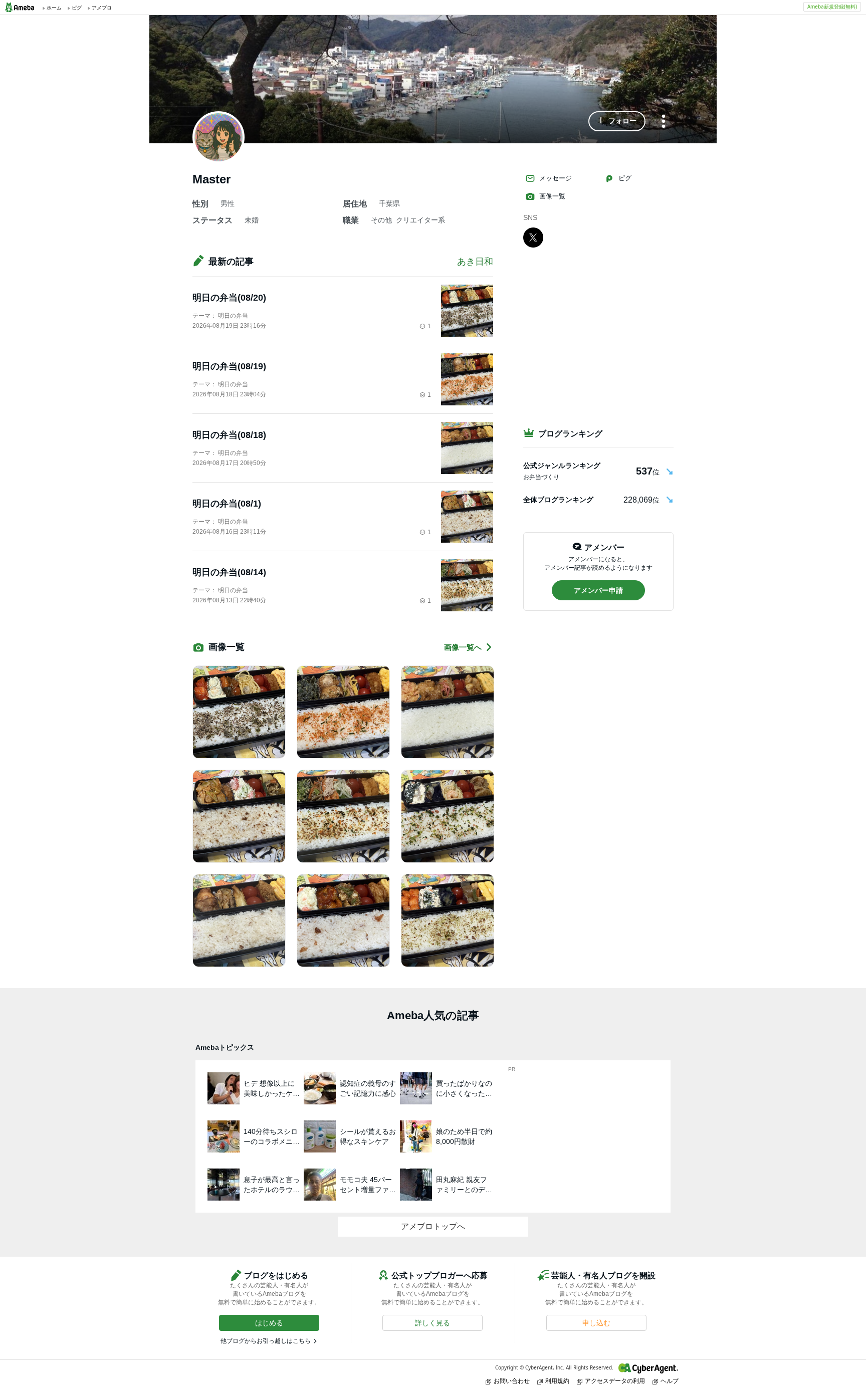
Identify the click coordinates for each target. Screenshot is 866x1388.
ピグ (624, 178)
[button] (616, 121)
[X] (533, 237)
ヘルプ (670, 1380)
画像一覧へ (463, 647)
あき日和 (475, 262)
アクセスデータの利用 (615, 1380)
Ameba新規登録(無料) (832, 6)
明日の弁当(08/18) (229, 435)
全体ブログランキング (558, 500)
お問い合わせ (512, 1380)
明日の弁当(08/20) (229, 298)
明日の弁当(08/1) (226, 504)
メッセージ (555, 178)
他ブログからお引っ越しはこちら (266, 1340)
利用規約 (557, 1380)
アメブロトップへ (433, 1226)
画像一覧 (552, 196)
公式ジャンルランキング (561, 465)
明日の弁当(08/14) (229, 572)
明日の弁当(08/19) (229, 366)
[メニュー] (664, 122)
